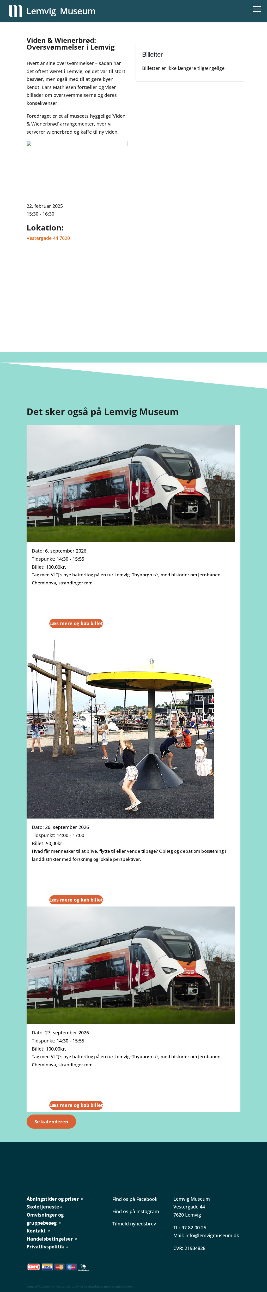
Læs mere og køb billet (76, 623)
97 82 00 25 (193, 1227)
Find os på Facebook (134, 1199)
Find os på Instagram (135, 1211)
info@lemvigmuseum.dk (212, 1235)
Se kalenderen (51, 1121)
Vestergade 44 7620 (48, 238)
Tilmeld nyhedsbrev (134, 1223)
